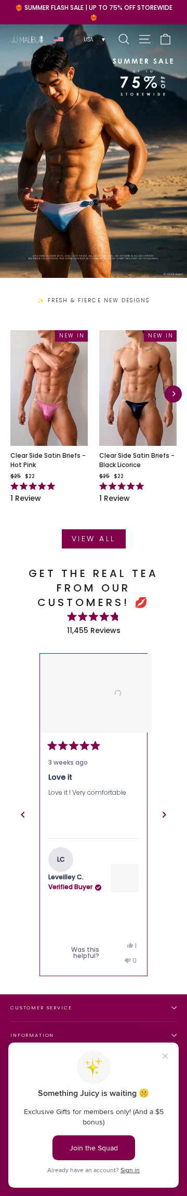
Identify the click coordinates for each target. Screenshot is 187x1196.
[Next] (173, 393)
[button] (93, 693)
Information (32, 1035)
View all (94, 538)
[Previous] (22, 815)
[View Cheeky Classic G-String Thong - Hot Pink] (125, 878)
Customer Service (41, 1007)
